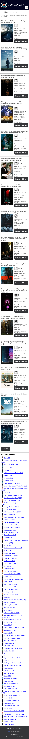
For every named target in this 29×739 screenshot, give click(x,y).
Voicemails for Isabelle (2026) (12, 619)
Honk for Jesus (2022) (10, 607)
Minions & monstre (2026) (11, 594)
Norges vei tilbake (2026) (11, 683)
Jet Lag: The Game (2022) (11, 507)
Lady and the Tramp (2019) (11, 700)
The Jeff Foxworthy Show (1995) (13, 548)
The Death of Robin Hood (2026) (13, 648)
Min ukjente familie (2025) (11, 464)
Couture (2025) (8, 698)
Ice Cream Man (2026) (10, 509)
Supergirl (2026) (8, 633)
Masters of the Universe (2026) (12, 695)
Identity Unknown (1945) (11, 532)
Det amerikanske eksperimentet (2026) (15, 599)
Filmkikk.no (10, 728)
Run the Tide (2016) (9, 514)
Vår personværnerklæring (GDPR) (14, 736)
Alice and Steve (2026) (10, 689)
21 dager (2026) (8, 470)
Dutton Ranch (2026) (10, 719)
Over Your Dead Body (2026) (12, 638)
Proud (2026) (7, 676)
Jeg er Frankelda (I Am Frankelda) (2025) (15, 716)
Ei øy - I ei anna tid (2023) (11, 558)
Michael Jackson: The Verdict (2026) (14, 635)
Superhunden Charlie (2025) (12, 555)
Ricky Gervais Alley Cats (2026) (13, 498)
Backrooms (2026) (9, 722)
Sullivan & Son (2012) (10, 670)
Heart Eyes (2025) (9, 673)
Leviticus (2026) (8, 542)
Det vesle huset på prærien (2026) (13, 579)
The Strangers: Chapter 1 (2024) (13, 495)
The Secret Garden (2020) (11, 522)
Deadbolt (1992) (8, 668)
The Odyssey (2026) (9, 561)
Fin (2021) (7, 492)
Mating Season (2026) (10, 622)
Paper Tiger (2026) (9, 724)
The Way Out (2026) (9, 519)
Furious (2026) (8, 537)
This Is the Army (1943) (10, 563)
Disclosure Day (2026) (10, 678)
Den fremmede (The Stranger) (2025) (14, 714)
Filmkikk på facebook (15, 731)
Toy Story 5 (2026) (9, 651)
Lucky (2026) (7, 545)
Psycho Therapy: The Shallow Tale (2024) (16, 540)
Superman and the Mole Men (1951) (14, 627)
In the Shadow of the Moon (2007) (13, 665)
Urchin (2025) (8, 610)
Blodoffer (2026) (8, 475)
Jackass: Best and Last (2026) (12, 574)
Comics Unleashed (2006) (11, 705)
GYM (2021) (7, 550)
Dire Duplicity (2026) (9, 592)
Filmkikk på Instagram (14, 734)
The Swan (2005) (9, 643)
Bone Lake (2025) (9, 581)
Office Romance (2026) (10, 630)
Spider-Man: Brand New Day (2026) (14, 517)
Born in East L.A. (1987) (10, 584)
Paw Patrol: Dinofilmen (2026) (12, 500)
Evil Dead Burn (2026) (10, 571)
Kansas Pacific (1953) (10, 530)
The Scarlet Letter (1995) (11, 589)
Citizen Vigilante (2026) (10, 605)
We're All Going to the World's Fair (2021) (15, 486)
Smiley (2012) (8, 625)
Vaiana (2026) (8, 576)
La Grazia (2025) (8, 467)
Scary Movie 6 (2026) (10, 686)
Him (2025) (7, 458)
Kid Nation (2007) (9, 646)
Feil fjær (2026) (8, 708)
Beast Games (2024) (9, 703)
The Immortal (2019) (9, 568)
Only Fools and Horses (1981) (12, 512)
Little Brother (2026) (9, 602)
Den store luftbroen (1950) (11, 525)
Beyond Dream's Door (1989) (12, 658)
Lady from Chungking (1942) (12, 527)
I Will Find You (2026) (10, 640)
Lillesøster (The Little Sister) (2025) (14, 711)
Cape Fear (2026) (9, 681)
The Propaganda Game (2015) (12, 663)
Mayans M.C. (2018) (9, 553)
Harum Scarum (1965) (10, 535)
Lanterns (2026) (8, 478)
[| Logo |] (13, 8)
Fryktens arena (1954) (10, 587)
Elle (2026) (7, 597)
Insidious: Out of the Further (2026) (13, 473)
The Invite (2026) (8, 480)
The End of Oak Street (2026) (12, 483)
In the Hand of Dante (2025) (11, 613)
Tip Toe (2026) (8, 566)
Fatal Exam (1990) (9, 660)
